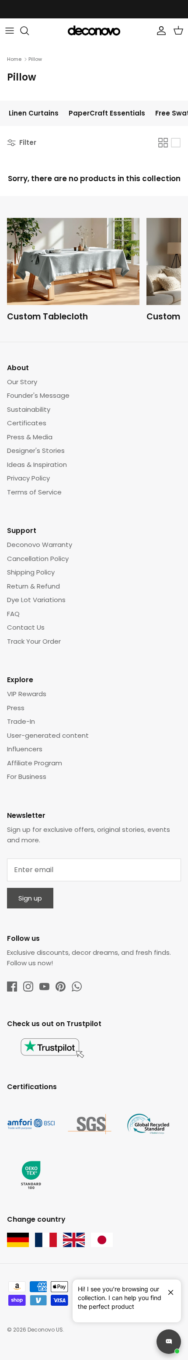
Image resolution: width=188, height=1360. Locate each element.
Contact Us (26, 627)
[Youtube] (44, 986)
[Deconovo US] (94, 31)
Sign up (30, 898)
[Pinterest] (61, 986)
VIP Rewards (26, 693)
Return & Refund (33, 586)
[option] (76, 272)
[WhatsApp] (77, 986)
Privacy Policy (28, 478)
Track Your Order (34, 641)
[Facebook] (12, 986)
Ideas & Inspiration (37, 464)
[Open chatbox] (169, 1341)
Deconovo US (45, 1329)
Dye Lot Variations (36, 599)
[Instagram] (28, 986)
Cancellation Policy (38, 558)
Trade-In (21, 721)
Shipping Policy (31, 572)
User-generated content (48, 735)
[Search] (28, 30)
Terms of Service (34, 492)
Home (14, 59)
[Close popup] (167, 1288)
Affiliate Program (34, 763)
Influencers (24, 749)
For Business (26, 776)
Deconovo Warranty (39, 544)
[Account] (159, 30)
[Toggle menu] (9, 30)
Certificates (26, 423)
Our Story (22, 381)
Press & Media (29, 437)
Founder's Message (38, 395)
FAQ (13, 613)
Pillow (35, 59)
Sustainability (28, 409)
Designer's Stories (36, 450)
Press (15, 707)
